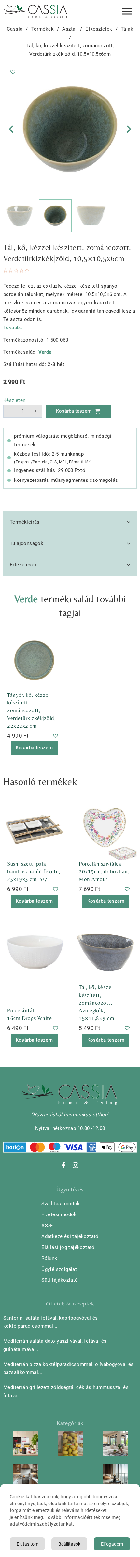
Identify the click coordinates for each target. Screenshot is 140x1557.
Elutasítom (27, 1544)
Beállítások (69, 1544)
